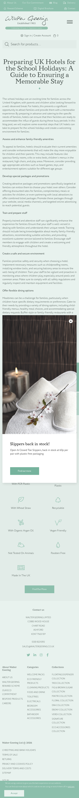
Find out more (24, 470)
